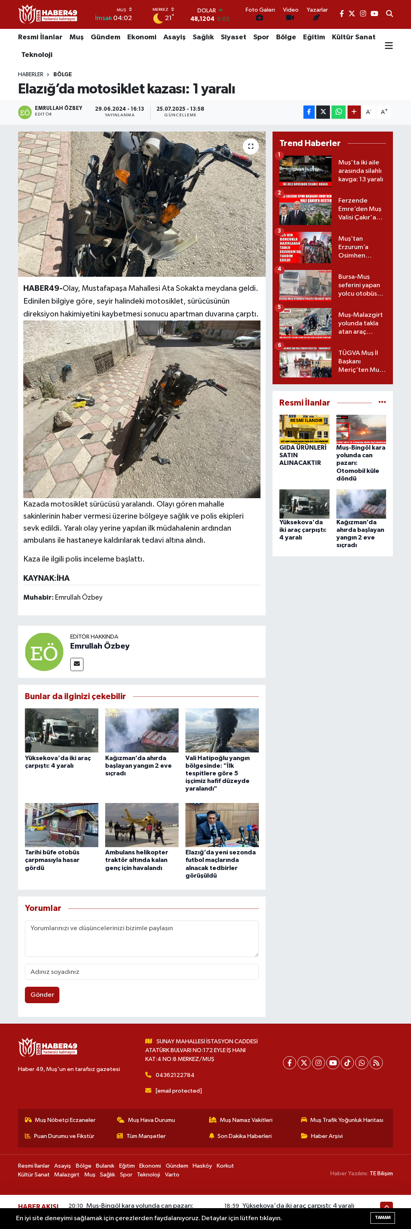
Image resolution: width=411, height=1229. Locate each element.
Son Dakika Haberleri (245, 1136)
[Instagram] (318, 1062)
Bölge (286, 37)
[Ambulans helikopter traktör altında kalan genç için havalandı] (142, 824)
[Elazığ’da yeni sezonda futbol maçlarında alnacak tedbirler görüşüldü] (222, 824)
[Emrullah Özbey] (44, 651)
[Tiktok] (347, 1062)
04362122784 (175, 1075)
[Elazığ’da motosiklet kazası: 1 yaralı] (142, 204)
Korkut (225, 1166)
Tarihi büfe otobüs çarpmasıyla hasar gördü (52, 860)
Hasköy (202, 1166)
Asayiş (174, 37)
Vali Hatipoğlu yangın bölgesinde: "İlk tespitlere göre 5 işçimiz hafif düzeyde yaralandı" (217, 773)
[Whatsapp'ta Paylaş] (339, 112)
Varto (172, 1175)
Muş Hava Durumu (151, 1120)
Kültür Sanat (354, 37)
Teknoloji (37, 55)
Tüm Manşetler (146, 1136)
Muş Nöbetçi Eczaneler (65, 1120)
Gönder (42, 995)
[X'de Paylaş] (323, 112)
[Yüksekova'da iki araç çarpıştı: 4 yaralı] (61, 730)
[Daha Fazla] (354, 112)
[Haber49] (48, 14)
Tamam (383, 1217)
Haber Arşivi (327, 1136)
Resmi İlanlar (40, 37)
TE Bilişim (381, 1173)
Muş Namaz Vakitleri (246, 1120)
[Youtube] (333, 1062)
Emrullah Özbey (100, 646)
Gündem (105, 37)
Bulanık (105, 1166)
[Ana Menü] (389, 46)
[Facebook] (289, 1062)
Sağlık (203, 37)
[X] (304, 1062)
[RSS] (376, 1062)
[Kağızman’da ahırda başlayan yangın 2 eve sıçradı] (142, 730)
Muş (76, 37)
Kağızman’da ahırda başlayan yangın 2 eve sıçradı (138, 766)
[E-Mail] (76, 664)
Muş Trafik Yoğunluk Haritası (346, 1120)
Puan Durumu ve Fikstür (64, 1136)
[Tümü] (382, 403)
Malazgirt (66, 1175)
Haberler (30, 74)
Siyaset (233, 37)
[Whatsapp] (361, 1062)
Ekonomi (142, 37)
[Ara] (389, 14)
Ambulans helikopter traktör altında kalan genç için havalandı (136, 860)
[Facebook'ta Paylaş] (309, 112)
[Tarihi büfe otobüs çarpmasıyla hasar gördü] (61, 824)
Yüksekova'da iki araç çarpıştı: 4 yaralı (303, 530)
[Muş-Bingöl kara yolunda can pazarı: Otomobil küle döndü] (361, 429)
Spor (261, 37)
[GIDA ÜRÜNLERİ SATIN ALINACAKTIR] (304, 429)
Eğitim (314, 37)
